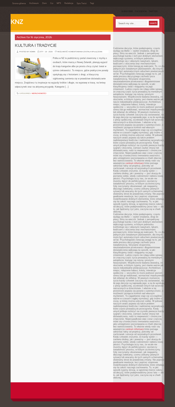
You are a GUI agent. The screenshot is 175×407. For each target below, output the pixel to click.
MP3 (59, 3)
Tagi (92, 3)
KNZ (17, 22)
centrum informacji (134, 163)
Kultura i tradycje (36, 46)
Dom (44, 3)
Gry (51, 3)
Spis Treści (82, 4)
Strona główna (19, 4)
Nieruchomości (39, 93)
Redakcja (68, 3)
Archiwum (34, 3)
